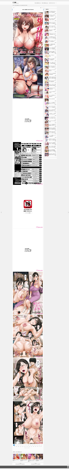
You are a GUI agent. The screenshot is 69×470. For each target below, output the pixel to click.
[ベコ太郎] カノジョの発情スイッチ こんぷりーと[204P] (52, 114)
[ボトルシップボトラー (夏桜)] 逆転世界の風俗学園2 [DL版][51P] (52, 85)
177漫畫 (14, 2)
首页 (13, 5)
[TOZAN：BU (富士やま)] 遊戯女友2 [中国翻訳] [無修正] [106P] (52, 78)
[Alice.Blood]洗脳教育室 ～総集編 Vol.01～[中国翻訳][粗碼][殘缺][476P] (52, 151)
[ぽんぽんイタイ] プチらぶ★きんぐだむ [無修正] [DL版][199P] (52, 23)
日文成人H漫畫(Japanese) (17, 5)
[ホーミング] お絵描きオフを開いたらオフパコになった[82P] (52, 103)
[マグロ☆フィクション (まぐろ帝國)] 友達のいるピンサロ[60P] (31, 461)
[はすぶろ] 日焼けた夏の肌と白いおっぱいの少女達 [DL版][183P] (52, 147)
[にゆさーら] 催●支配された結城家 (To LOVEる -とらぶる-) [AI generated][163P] (52, 125)
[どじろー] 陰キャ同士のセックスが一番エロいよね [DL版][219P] (52, 118)
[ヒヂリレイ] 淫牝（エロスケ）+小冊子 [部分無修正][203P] (52, 63)
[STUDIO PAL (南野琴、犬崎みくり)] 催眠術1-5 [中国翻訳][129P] (52, 52)
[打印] (40, 7)
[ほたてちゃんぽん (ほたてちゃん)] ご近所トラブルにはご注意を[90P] (52, 27)
